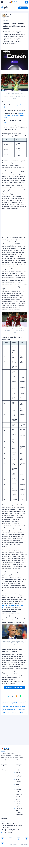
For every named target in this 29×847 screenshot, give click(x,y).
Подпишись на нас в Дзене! (14, 687)
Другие (18, 806)
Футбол (5, 703)
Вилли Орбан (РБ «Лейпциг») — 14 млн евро (14, 115)
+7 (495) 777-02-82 (13, 830)
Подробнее (23, 7)
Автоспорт (19, 789)
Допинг (18, 799)
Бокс (17, 786)
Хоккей (18, 772)
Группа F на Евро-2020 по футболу (14, 706)
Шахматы (18, 791)
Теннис (18, 779)
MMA (17, 784)
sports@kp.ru (10, 832)
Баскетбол (19, 781)
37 (5, 123)
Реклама (4, 770)
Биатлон (18, 796)
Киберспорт (19, 794)
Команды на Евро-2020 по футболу (14, 709)
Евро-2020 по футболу (18, 703)
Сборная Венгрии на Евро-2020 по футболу (14, 713)
